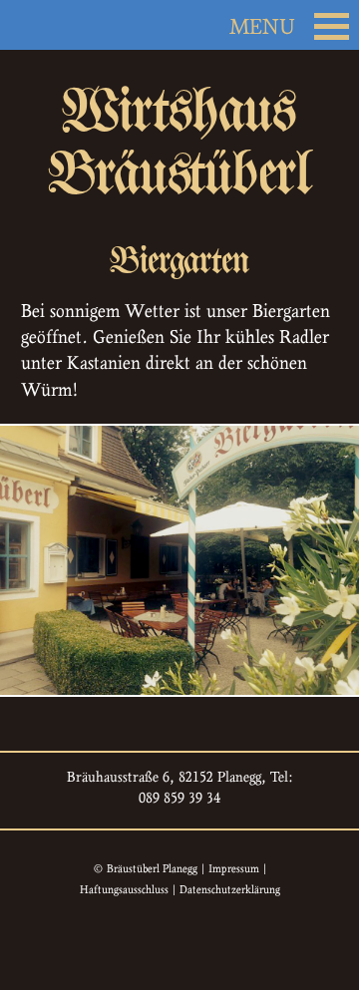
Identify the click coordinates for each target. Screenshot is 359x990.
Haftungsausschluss (124, 889)
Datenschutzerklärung (230, 889)
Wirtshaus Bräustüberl (179, 142)
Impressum (233, 868)
